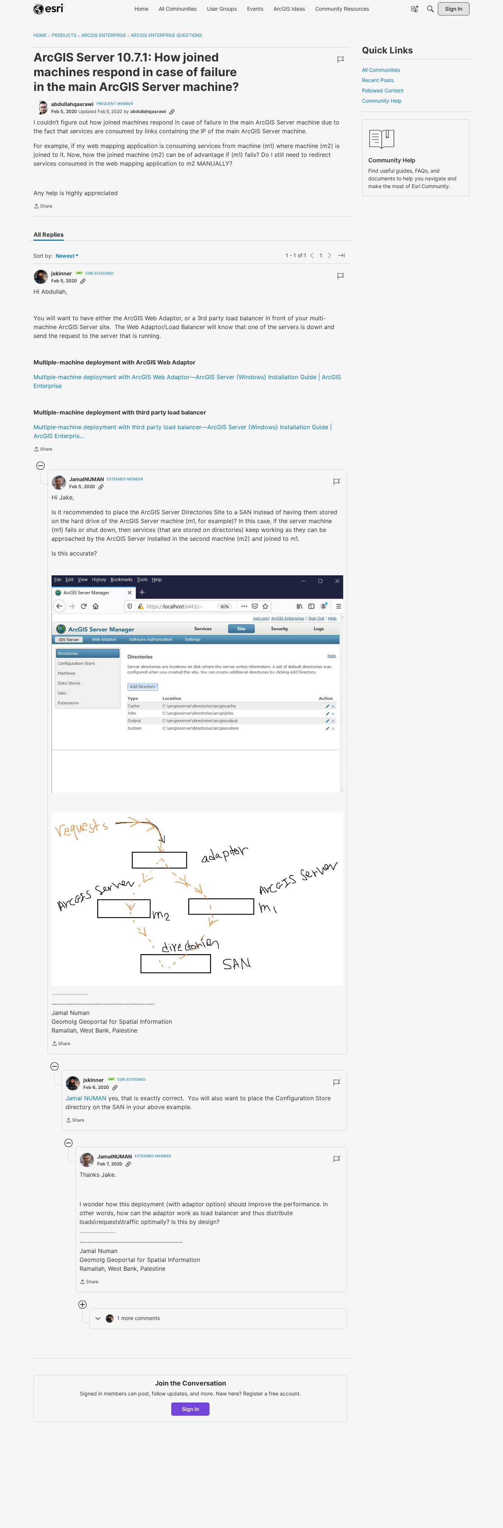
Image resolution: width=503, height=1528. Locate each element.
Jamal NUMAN (86, 1098)
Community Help (382, 101)
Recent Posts (378, 80)
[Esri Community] (49, 8)
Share (43, 207)
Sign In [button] (190, 1409)
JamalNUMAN (86, 479)
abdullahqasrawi (72, 104)
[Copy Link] (172, 111)
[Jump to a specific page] (341, 255)
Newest (65, 256)
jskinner (61, 273)
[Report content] (340, 59)
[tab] (48, 234)
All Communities (381, 70)
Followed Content (383, 90)
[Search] (430, 8)
